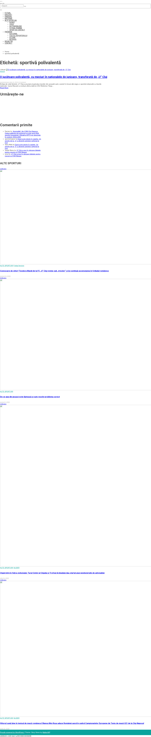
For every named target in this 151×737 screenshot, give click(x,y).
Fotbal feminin (15, 28)
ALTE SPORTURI (11, 20)
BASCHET (8, 15)
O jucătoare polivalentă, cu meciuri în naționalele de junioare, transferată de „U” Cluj (53, 77)
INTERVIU (12, 39)
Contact (8, 43)
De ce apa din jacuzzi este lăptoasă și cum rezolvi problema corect (30, 397)
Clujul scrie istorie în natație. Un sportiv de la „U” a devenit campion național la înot (23, 141)
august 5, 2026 (5, 402)
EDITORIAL (13, 34)
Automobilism (15, 26)
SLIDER (16, 568)
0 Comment (22, 82)
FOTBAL (8, 13)
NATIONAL (9, 19)
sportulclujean (4, 82)
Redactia (9, 41)
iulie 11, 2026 (4, 578)
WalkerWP (46, 732)
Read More (4, 88)
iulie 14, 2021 (14, 82)
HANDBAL (8, 17)
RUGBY (12, 22)
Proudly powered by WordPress (12, 732)
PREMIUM (8, 32)
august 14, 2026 (5, 276)
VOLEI (11, 24)
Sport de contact (17, 30)
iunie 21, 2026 (4, 729)
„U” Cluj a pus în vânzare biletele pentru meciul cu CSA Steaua (23, 151)
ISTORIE (12, 37)
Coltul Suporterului (18, 36)
